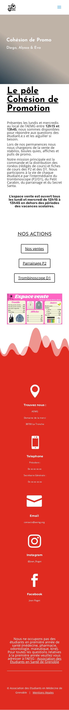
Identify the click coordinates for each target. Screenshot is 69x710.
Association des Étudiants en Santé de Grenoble (35, 660)
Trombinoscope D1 (34, 277)
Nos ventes (34, 248)
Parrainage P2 (34, 263)
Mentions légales (43, 692)
